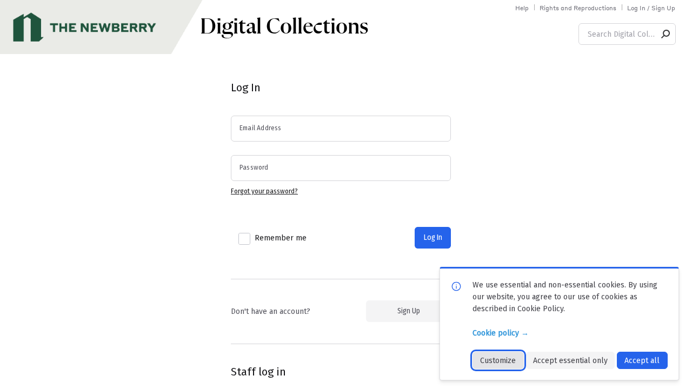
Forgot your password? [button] (264, 191)
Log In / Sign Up (651, 8)
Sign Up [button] (408, 311)
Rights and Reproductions (578, 8)
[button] (666, 34)
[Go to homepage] (102, 27)
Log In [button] (433, 237)
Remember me (281, 238)
